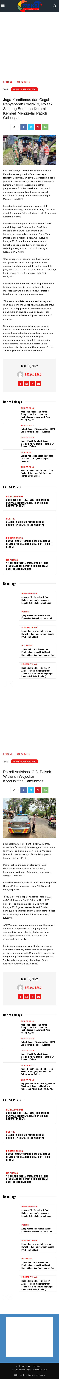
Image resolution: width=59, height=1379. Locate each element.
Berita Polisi (23, 82)
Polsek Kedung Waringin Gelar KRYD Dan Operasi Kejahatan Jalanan (38, 430)
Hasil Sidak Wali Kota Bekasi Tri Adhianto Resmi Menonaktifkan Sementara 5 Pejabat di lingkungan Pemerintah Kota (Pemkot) (37, 672)
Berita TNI (26, 452)
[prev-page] (5, 684)
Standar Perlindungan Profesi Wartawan (29, 1369)
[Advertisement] (29, 45)
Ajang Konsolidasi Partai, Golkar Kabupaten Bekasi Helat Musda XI (25, 523)
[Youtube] (38, 383)
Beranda (7, 82)
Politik (10, 519)
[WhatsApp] (45, 127)
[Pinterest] (38, 127)
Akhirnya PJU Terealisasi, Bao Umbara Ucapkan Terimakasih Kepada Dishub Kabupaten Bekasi (27, 502)
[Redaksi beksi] (21, 374)
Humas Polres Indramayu (24, 89)
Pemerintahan (14, 538)
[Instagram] (26, 383)
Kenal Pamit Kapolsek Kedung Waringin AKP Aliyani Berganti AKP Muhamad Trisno (37, 443)
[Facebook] (23, 127)
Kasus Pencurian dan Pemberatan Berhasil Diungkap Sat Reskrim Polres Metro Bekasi (37, 473)
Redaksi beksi (33, 374)
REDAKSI (36, 1366)
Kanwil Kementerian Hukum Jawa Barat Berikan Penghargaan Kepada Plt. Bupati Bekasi (29, 544)
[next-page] (10, 684)
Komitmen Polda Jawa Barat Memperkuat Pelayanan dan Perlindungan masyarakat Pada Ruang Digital (35, 415)
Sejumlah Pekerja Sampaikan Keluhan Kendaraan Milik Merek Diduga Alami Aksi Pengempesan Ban (27, 566)
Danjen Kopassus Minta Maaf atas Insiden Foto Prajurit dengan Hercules (37, 458)
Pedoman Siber (23, 1366)
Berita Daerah (14, 497)
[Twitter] (31, 127)
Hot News (12, 560)
